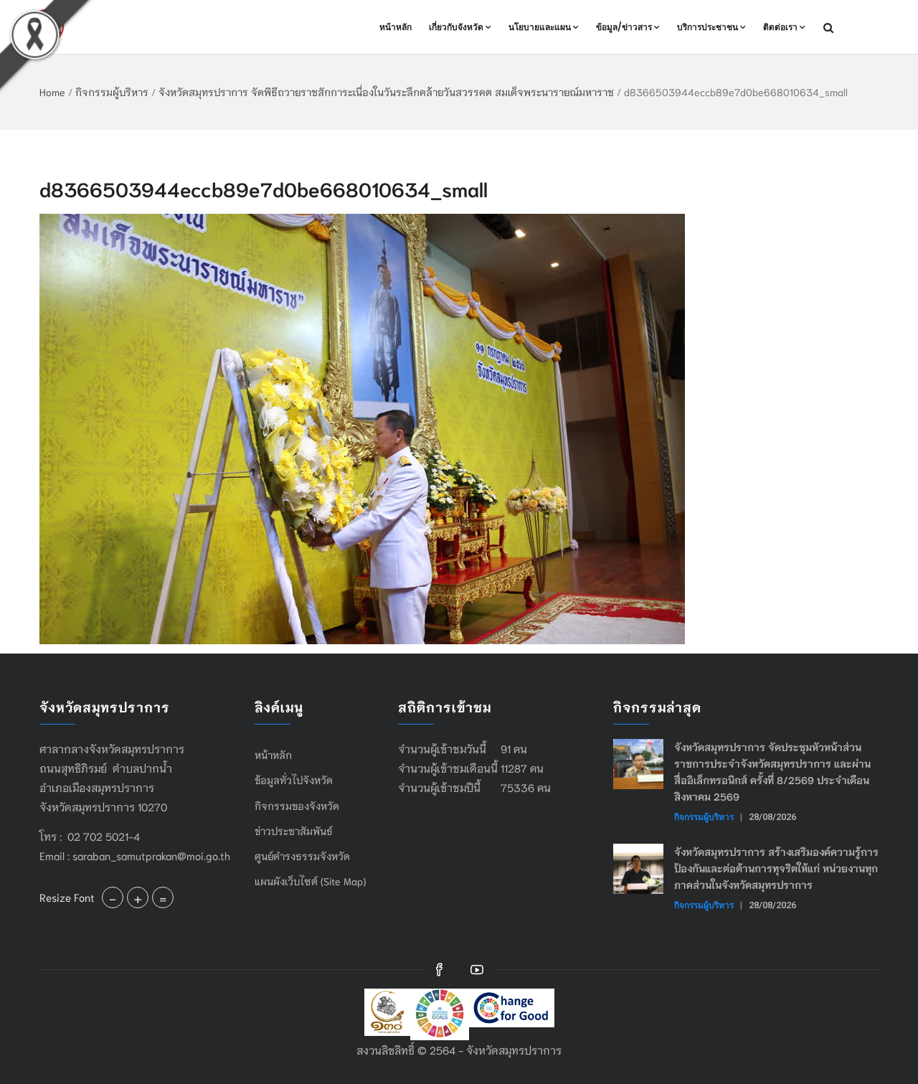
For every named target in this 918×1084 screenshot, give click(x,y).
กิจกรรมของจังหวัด (297, 805)
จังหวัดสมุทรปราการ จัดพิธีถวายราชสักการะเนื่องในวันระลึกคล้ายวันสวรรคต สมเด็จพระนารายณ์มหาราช (386, 91)
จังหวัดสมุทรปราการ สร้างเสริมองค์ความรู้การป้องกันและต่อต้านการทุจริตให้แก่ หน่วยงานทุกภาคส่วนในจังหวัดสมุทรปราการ (776, 868)
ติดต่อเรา (780, 27)
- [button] (112, 897)
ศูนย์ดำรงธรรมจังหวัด (302, 855)
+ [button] (137, 897)
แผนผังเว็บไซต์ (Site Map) (310, 881)
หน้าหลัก (395, 27)
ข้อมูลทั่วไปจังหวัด (294, 779)
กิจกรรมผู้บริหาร (111, 91)
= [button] (162, 897)
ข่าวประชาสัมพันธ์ (294, 830)
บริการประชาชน (707, 27)
